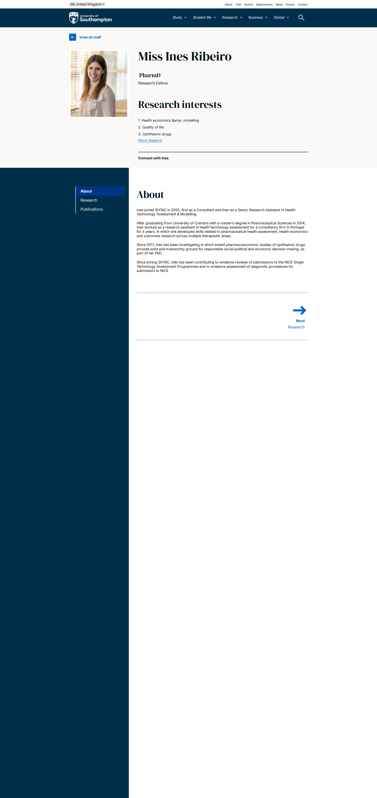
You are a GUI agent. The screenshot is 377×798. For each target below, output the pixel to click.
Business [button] (256, 17)
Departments (264, 4)
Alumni (248, 4)
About (228, 4)
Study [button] (177, 17)
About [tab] (86, 191)
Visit (238, 4)
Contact (303, 4)
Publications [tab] (92, 209)
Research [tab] (89, 200)
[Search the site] (300, 18)
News (279, 4)
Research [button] (230, 17)
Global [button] (279, 17)
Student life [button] (202, 17)
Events (290, 4)
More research (150, 140)
